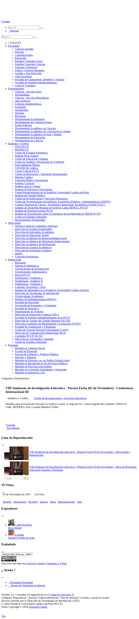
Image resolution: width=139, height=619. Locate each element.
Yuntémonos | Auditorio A (29, 278)
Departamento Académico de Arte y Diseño (38, 134)
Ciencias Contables (25, 85)
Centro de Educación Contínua (31, 158)
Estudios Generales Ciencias (30, 64)
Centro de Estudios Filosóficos (31, 152)
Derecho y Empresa (25, 357)
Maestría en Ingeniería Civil (30, 372)
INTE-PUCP (22, 146)
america (44, 501)
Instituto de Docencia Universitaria (33, 189)
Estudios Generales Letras (29, 61)
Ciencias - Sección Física (28, 91)
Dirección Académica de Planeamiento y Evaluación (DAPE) (48, 323)
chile (79, 501)
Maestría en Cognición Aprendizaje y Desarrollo (41, 369)
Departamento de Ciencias (29, 140)
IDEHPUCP (21, 149)
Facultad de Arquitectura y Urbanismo (35, 326)
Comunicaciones (24, 55)
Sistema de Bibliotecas (27, 265)
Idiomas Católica (24, 177)
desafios (7, 501)
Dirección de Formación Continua (33, 250)
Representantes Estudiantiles (30, 219)
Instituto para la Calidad (27, 186)
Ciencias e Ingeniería (26, 67)
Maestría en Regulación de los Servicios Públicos (41, 363)
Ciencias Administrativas (28, 103)
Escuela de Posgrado (26, 351)
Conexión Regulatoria (26, 256)
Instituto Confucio (24, 183)
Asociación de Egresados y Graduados (35, 305)
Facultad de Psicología (27, 302)
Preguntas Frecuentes (20, 582)
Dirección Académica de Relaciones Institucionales (42, 241)
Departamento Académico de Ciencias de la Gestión (43, 131)
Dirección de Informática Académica (34, 232)
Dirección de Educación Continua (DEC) (37, 314)
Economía (20, 107)
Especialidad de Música (27, 165)
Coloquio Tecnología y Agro (30, 287)
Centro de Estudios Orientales (31, 216)
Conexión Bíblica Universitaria (31, 180)
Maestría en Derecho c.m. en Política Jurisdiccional (42, 360)
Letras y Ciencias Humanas (29, 70)
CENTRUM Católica (26, 168)
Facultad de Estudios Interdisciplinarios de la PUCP (42, 317)
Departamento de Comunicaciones (33, 122)
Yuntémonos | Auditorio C (29, 284)
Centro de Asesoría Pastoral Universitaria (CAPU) (42, 329)
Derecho (19, 52)
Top (3, 616)
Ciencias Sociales (24, 48)
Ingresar (13, 30)
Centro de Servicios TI (62, 594)
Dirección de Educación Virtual (32, 235)
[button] (6, 21)
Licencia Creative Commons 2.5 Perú (47, 563)
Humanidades (22, 94)
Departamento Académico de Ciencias (35, 128)
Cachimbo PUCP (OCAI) (29, 336)
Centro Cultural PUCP (27, 171)
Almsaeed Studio (38, 606)
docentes (33, 501)
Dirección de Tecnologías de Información (37, 293)
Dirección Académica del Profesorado (35, 244)
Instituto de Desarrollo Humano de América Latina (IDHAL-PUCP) (51, 207)
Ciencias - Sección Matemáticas (32, 97)
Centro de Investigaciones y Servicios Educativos (41, 198)
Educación (20, 58)
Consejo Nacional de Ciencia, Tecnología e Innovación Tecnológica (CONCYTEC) (60, 204)
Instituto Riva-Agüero (26, 155)
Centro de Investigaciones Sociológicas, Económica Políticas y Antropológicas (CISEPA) (63, 201)
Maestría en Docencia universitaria (33, 366)
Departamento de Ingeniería (30, 119)
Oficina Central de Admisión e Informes (36, 226)
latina (53, 501)
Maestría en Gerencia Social (30, 348)
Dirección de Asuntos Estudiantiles (33, 229)
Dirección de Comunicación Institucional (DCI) (40, 332)
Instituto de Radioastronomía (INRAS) (35, 299)
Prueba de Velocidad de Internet (27, 585)
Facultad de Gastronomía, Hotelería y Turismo (39, 79)
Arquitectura (21, 110)
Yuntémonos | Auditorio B (29, 281)
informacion (19, 501)
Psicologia (20, 116)
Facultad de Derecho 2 (27, 308)
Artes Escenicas (23, 76)
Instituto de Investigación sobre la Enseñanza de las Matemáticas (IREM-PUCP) (58, 213)
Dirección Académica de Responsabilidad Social (41, 238)
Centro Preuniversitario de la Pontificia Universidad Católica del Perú (52, 192)
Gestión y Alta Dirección (28, 73)
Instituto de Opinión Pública (30, 195)
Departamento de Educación (30, 137)
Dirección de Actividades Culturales (34, 339)
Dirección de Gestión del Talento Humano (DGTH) (42, 320)
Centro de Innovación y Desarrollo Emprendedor (41, 174)
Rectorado (20, 262)
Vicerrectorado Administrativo (31, 271)
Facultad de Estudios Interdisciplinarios (36, 82)
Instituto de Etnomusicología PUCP (34, 210)
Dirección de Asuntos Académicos (33, 247)
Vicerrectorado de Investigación (32, 268)
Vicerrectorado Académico (29, 296)
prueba (18, 253)
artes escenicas (23, 100)
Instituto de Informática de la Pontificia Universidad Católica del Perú (52, 290)
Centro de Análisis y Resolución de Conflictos (39, 161)
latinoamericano (66, 501)
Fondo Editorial (23, 125)
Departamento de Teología (29, 311)
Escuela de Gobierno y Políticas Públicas (37, 354)
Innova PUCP (22, 274)
